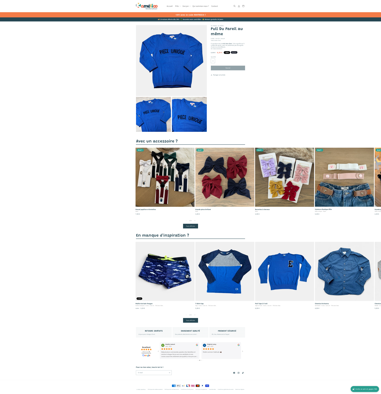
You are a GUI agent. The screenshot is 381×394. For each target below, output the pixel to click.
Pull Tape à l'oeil (261, 304)
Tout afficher (190, 226)
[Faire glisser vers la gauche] (186, 220)
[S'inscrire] (169, 372)
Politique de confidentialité (172, 389)
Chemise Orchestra (322, 304)
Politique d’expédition (201, 389)
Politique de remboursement (155, 389)
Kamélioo (143, 389)
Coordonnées (212, 389)
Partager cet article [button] (219, 75)
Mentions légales (239, 389)
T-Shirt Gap (199, 304)
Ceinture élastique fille (323, 209)
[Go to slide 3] (200, 360)
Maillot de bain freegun (144, 304)
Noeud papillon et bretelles (146, 209)
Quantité (213, 57)
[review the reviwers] (197, 345)
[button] (177, 6)
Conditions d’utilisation (187, 389)
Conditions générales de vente (225, 389)
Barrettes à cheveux (262, 209)
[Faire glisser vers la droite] (195, 220)
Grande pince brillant (203, 209)
